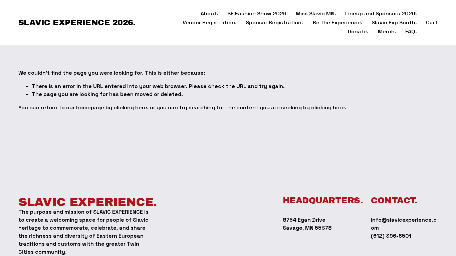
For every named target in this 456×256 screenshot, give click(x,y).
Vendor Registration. (210, 22)
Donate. (358, 31)
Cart (432, 22)
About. (209, 13)
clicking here (130, 107)
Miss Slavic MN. (316, 13)
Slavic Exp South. (394, 22)
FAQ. (411, 31)
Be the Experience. (337, 22)
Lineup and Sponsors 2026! (381, 13)
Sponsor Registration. (274, 22)
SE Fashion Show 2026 (256, 13)
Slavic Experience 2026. (77, 22)
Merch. (387, 31)
